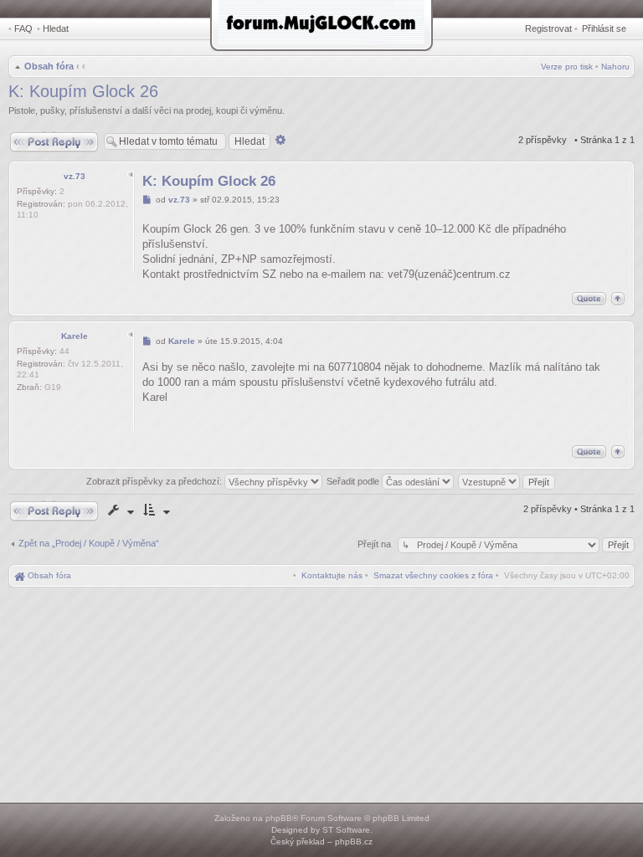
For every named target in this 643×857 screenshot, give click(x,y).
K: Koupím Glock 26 (83, 91)
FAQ (23, 28)
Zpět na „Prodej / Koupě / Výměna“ (88, 543)
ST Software (346, 829)
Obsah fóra (49, 66)
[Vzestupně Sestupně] (507, 481)
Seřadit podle (354, 481)
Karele (74, 336)
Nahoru (615, 66)
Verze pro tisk (567, 66)
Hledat (56, 28)
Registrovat (548, 28)
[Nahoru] (618, 298)
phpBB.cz (354, 841)
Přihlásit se (604, 28)
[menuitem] (433, 575)
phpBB (278, 818)
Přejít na (376, 544)
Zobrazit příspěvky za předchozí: (155, 481)
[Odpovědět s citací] (589, 298)
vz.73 (74, 176)
